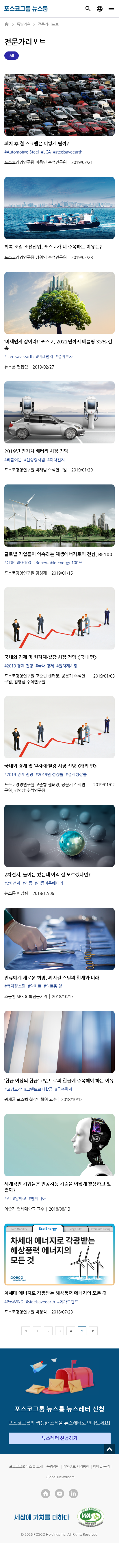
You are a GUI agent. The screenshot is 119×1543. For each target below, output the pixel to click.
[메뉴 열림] (111, 8)
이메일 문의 (101, 1466)
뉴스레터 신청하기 (59, 1438)
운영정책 (53, 1466)
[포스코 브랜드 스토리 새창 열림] (42, 1517)
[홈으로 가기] (7, 24)
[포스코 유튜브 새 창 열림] (59, 1493)
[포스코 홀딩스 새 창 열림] (45, 1493)
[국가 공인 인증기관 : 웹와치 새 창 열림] (91, 1517)
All (12, 55)
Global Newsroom (60, 1477)
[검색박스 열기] (88, 8)
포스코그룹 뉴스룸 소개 (26, 1466)
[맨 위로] (109, 1449)
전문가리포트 (48, 24)
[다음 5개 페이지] (93, 1331)
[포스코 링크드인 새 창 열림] (73, 1493)
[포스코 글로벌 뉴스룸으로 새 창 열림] (99, 8)
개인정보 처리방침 (76, 1466)
